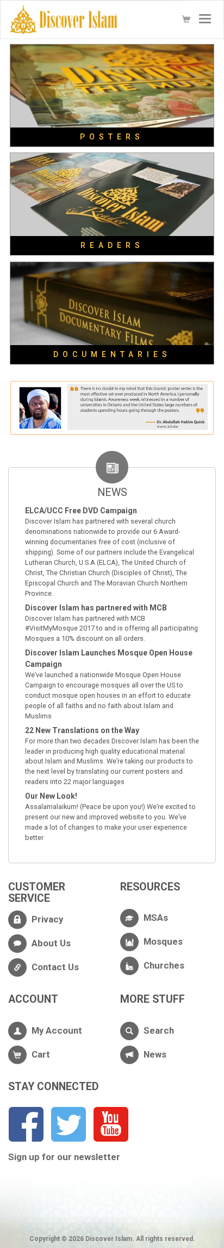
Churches (164, 965)
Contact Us (55, 967)
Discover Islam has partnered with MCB (96, 607)
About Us (51, 943)
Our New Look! (51, 796)
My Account (57, 1030)
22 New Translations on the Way (82, 730)
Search (159, 1030)
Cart (41, 1054)
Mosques (163, 941)
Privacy (47, 919)
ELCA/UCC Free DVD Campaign (81, 510)
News (155, 1054)
